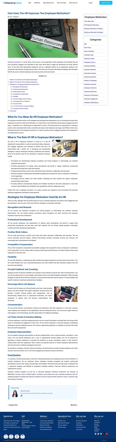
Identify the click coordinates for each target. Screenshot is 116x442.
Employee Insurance (90, 84)
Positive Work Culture (18, 91)
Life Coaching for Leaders (28, 425)
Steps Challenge (89, 51)
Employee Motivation (90, 91)
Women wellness (62, 425)
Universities (79, 429)
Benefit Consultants (81, 420)
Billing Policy (56, 440)
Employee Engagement (91, 99)
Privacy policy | (33, 440)
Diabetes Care (62, 420)
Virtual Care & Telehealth (46, 420)
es (106, 440)
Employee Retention (90, 77)
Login (90, 3)
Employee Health (89, 58)
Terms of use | (41, 440)
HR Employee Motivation (91, 25)
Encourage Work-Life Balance (20, 101)
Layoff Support (26, 427)
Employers (79, 423)
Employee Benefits (89, 66)
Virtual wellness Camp (46, 429)
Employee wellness (14, 372)
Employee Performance (91, 95)
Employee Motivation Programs (93, 28)
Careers (96, 424)
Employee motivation (14, 62)
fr (101, 440)
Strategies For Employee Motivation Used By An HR (24, 84)
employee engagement (67, 123)
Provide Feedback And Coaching (21, 99)
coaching (10, 228)
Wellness (37, 3)
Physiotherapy (62, 427)
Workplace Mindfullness (91, 102)
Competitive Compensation (19, 94)
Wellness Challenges (90, 80)
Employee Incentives (90, 88)
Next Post (74, 405)
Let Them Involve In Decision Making (22, 106)
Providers (96, 425)
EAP (29, 3)
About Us (96, 420)
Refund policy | (49, 440)
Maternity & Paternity (63, 423)
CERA (23, 424)
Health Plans (79, 425)
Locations (96, 429)
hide (45, 76)
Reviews (96, 431)
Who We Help (61, 3)
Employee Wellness (90, 69)
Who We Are (73, 3)
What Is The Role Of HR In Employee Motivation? (23, 82)
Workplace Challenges (46, 427)
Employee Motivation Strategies (93, 32)
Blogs (95, 427)
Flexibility (14, 96)
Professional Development (19, 89)
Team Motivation (89, 21)
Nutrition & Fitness (45, 425)
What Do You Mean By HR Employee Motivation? (23, 79)
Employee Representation (19, 108)
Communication (16, 103)
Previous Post (12, 405)
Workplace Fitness (89, 62)
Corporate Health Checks (46, 423)
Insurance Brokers (81, 427)
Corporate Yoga (88, 55)
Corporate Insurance (90, 73)
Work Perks (87, 47)
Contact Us (97, 422)
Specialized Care (48, 3)
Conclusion (12, 111)
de (104, 440)
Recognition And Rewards (19, 87)
